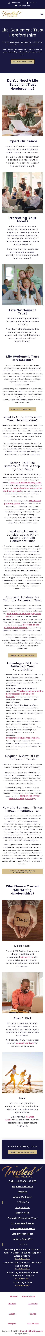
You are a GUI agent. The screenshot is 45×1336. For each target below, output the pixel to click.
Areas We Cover (22, 1197)
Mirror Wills (22, 1213)
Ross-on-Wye (33, 1324)
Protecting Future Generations (23, 738)
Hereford (12, 1304)
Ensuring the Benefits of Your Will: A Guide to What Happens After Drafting (22, 1252)
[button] (41, 13)
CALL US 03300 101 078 (22, 1181)
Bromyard (12, 1324)
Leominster (32, 1304)
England (13, 1296)
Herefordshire (28, 1296)
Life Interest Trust (22, 1234)
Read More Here (22, 1259)
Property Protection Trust (23, 1218)
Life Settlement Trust (22, 1228)
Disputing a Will (22, 1282)
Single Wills (22, 1207)
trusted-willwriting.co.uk (31, 1331)
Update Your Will (22, 1239)
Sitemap (22, 1192)
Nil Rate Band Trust (22, 1223)
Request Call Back (22, 1186)
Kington (33, 1314)
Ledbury (12, 1314)
